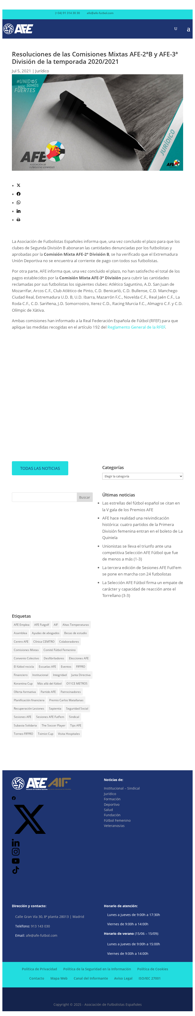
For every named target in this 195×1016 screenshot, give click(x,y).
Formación (112, 799)
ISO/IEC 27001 (150, 978)
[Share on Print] (18, 220)
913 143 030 (40, 926)
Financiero (21, 675)
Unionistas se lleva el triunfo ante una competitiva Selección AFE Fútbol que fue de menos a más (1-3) (140, 552)
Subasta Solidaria (25, 725)
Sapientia (55, 708)
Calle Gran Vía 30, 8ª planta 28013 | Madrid (49, 916)
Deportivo (111, 804)
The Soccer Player (53, 725)
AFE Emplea (21, 625)
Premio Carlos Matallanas (66, 700)
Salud (108, 809)
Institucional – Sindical (122, 788)
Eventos (66, 667)
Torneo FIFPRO (23, 734)
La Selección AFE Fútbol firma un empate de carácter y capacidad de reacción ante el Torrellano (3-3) (142, 589)
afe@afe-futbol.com (41, 935)
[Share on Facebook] (18, 194)
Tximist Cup (45, 734)
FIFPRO (80, 667)
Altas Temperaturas (76, 625)
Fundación (112, 815)
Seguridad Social (77, 708)
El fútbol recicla (24, 667)
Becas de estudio (75, 633)
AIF (56, 625)
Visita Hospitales (69, 734)
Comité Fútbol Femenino (60, 650)
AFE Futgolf (41, 625)
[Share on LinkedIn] (18, 211)
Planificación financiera (29, 700)
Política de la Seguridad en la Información (97, 969)
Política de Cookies (152, 969)
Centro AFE (21, 642)
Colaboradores (69, 642)
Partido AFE (48, 692)
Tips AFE (75, 725)
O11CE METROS (77, 683)
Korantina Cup (23, 683)
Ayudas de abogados (45, 633)
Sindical (74, 717)
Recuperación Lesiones (29, 708)
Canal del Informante (91, 978)
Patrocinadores (71, 692)
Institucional (40, 675)
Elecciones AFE (79, 658)
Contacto (36, 978)
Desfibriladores (54, 658)
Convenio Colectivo (26, 658)
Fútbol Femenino (117, 820)
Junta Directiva (81, 675)
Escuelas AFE (47, 667)
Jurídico (42, 71)
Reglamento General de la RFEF (136, 327)
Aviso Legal (123, 978)
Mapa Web (59, 978)
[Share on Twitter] (18, 185)
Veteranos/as (114, 825)
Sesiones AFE (22, 717)
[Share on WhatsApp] (18, 202)
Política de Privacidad (39, 969)
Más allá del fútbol (49, 683)
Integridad (60, 675)
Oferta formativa (25, 692)
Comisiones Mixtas (26, 650)
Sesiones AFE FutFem (50, 717)
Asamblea (20, 633)
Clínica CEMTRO (43, 642)
